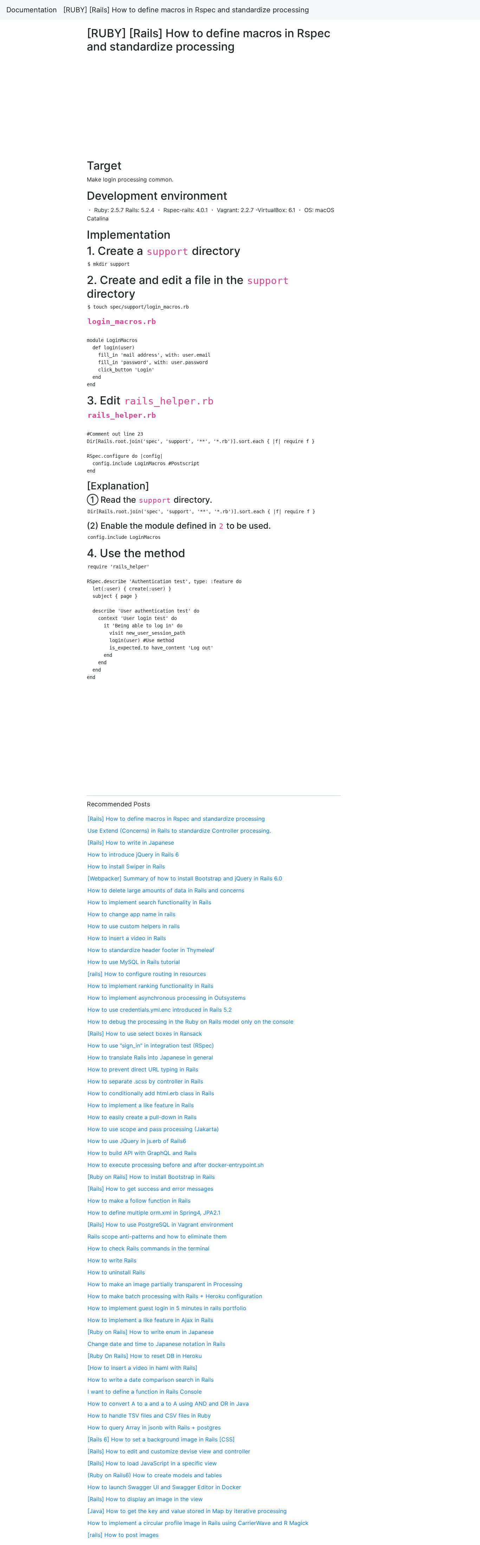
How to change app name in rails (131, 914)
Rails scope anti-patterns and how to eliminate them (157, 1236)
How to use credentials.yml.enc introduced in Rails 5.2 (159, 1009)
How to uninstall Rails (116, 1272)
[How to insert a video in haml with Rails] (142, 1367)
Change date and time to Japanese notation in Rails (156, 1343)
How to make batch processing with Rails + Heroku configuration (174, 1296)
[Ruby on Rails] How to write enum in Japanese (150, 1331)
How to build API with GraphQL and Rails (141, 1152)
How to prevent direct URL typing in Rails (142, 1069)
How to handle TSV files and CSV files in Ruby (149, 1415)
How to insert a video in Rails (126, 938)
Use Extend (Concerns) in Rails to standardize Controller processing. (179, 830)
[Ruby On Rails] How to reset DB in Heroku (144, 1355)
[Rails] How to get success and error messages (150, 1188)
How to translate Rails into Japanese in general (150, 1057)
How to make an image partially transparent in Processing (164, 1284)
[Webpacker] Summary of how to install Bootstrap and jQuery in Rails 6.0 (184, 878)
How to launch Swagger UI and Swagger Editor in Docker (164, 1487)
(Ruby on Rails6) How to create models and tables (154, 1475)
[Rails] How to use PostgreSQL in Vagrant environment (160, 1224)
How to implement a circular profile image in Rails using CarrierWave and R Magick (198, 1522)
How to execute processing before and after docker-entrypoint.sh (175, 1164)
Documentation (31, 10)
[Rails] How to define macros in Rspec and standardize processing (176, 818)
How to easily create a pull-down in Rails (141, 1117)
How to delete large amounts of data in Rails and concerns (165, 890)
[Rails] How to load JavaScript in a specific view (152, 1463)
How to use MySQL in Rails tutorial (133, 961)
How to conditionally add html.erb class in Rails (150, 1093)
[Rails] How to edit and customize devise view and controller (168, 1451)
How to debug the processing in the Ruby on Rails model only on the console (190, 1021)
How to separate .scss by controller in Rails (145, 1081)
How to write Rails (111, 1260)
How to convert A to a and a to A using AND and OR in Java (168, 1403)
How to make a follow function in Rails (138, 1200)
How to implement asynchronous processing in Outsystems (166, 997)
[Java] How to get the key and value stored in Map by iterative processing (187, 1510)
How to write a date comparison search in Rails (150, 1379)
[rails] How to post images (122, 1534)
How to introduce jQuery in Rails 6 (133, 854)
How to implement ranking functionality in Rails (150, 985)
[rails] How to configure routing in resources (146, 973)
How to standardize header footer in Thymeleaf (150, 949)
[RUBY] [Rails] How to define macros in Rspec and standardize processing (186, 10)
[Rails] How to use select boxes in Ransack (144, 1033)
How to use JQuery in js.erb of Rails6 (136, 1140)
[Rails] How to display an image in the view (145, 1499)
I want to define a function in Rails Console (144, 1391)
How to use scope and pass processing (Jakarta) (153, 1129)
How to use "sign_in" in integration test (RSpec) (150, 1045)
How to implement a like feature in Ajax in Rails (150, 1319)
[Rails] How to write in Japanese (130, 842)
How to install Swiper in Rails (126, 866)
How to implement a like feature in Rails (140, 1105)
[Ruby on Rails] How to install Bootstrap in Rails (151, 1176)
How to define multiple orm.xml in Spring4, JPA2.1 (153, 1212)
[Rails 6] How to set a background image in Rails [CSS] (161, 1439)
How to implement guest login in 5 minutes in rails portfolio (166, 1308)
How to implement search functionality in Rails (149, 902)
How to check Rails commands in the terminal (148, 1248)
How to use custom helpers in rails (133, 926)
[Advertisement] (389, 414)
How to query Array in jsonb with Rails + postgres (154, 1427)
